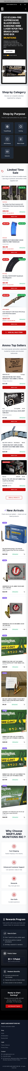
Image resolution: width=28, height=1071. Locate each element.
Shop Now (9, 50)
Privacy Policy (4, 1046)
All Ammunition (4, 1034)
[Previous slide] (3, 70)
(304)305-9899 (7, 1055)
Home (2, 1032)
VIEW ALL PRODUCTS (14, 496)
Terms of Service (5, 1044)
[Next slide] (25, 70)
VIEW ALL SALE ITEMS (15, 331)
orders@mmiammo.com (8, 1053)
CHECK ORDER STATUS (11, 4)
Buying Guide (4, 1037)
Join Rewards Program (14, 1005)
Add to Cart (14, 215)
